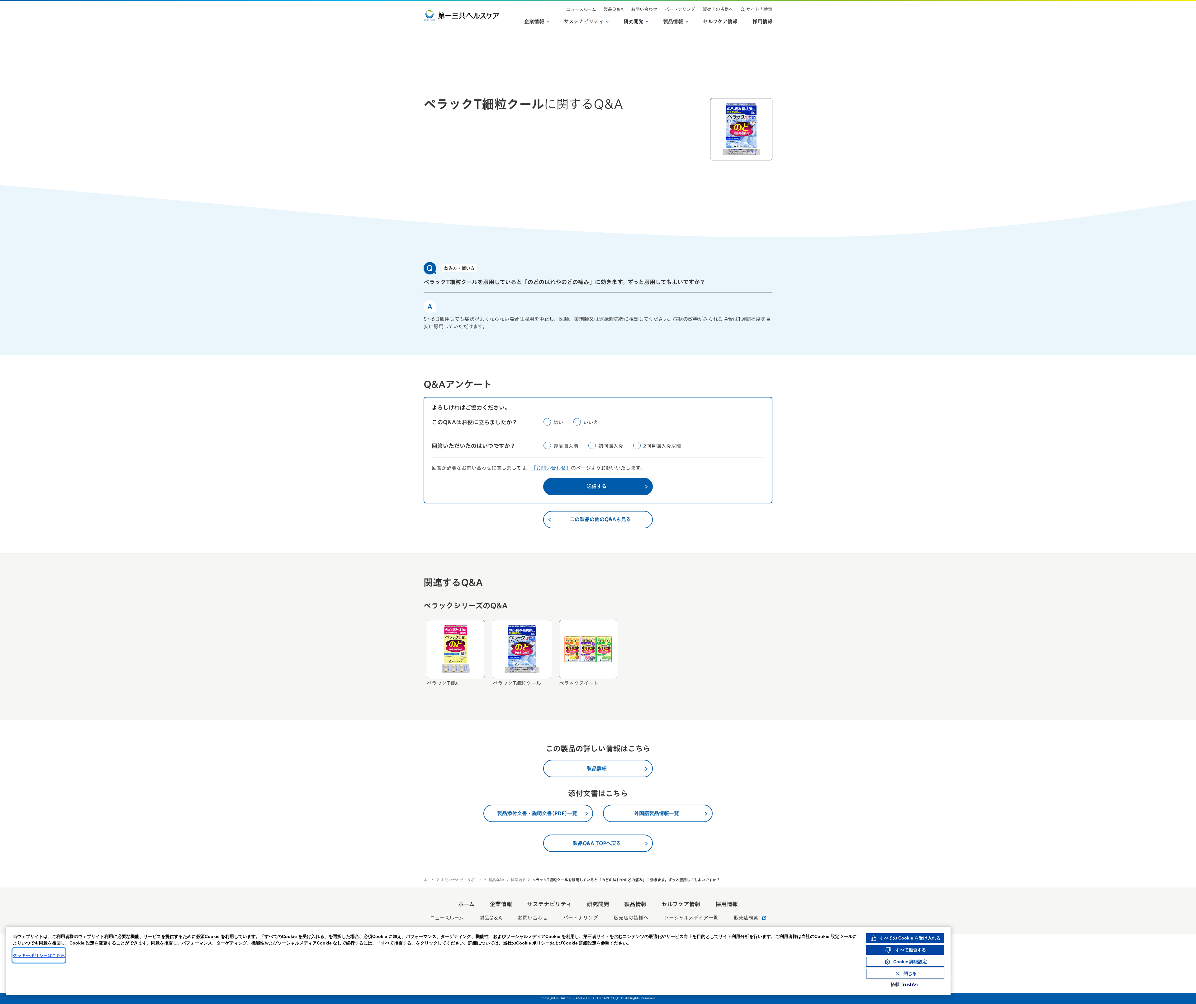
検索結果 (518, 880)
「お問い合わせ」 (551, 467)
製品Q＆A (614, 9)
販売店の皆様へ (718, 9)
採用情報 (762, 21)
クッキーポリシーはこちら (39, 955)
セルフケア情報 (720, 21)
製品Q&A (496, 880)
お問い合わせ (644, 9)
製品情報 (673, 21)
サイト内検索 (759, 9)
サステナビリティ (584, 21)
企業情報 (534, 21)
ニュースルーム (581, 9)
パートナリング (680, 9)
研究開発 (633, 21)
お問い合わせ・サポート (461, 880)
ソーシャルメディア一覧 (691, 917)
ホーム (429, 880)
